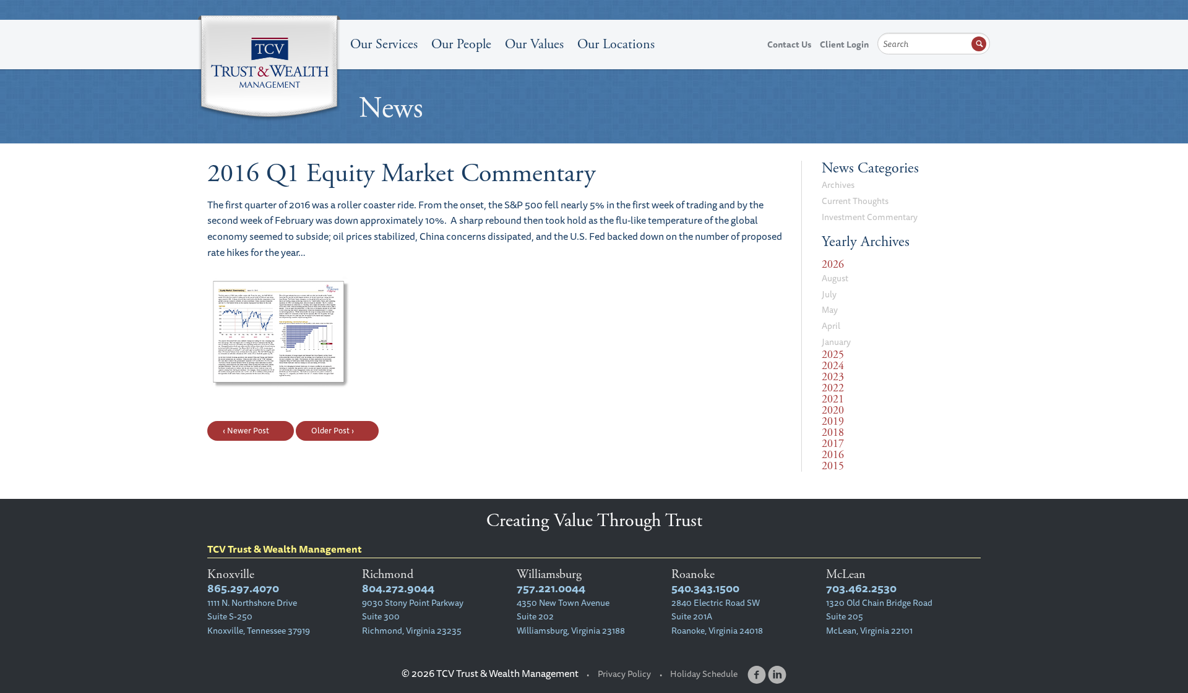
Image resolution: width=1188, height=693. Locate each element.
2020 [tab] (833, 410)
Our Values (534, 44)
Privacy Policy (624, 674)
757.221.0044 (551, 588)
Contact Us (789, 44)
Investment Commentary (870, 217)
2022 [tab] (833, 388)
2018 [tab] (833, 432)
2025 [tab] (833, 354)
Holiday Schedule (704, 674)
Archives (838, 185)
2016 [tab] (833, 455)
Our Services (384, 44)
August (835, 278)
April (831, 326)
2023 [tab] (833, 377)
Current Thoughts (855, 201)
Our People (461, 44)
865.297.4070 (243, 588)
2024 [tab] (833, 366)
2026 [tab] (833, 264)
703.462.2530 (861, 588)
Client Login (844, 44)
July (829, 294)
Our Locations (616, 44)
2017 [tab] (833, 443)
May (830, 310)
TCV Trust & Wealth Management (269, 69)
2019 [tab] (833, 421)
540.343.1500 (705, 588)
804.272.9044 (398, 588)
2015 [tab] (833, 466)
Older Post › (332, 430)
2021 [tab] (833, 399)
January (836, 342)
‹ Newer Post (246, 430)
